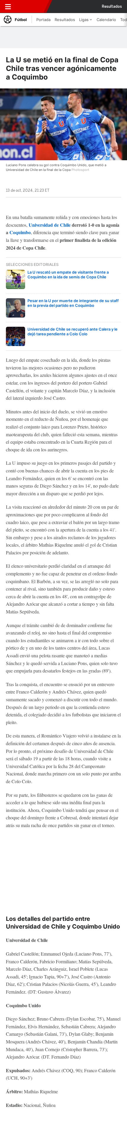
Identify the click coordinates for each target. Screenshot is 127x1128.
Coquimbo (20, 232)
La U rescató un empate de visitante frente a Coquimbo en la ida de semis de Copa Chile (68, 274)
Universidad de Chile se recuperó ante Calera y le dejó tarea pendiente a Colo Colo (72, 331)
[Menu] (8, 6)
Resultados (112, 6)
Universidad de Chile (50, 224)
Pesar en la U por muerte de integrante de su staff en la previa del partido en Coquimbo (73, 303)
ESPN (30, 6)
